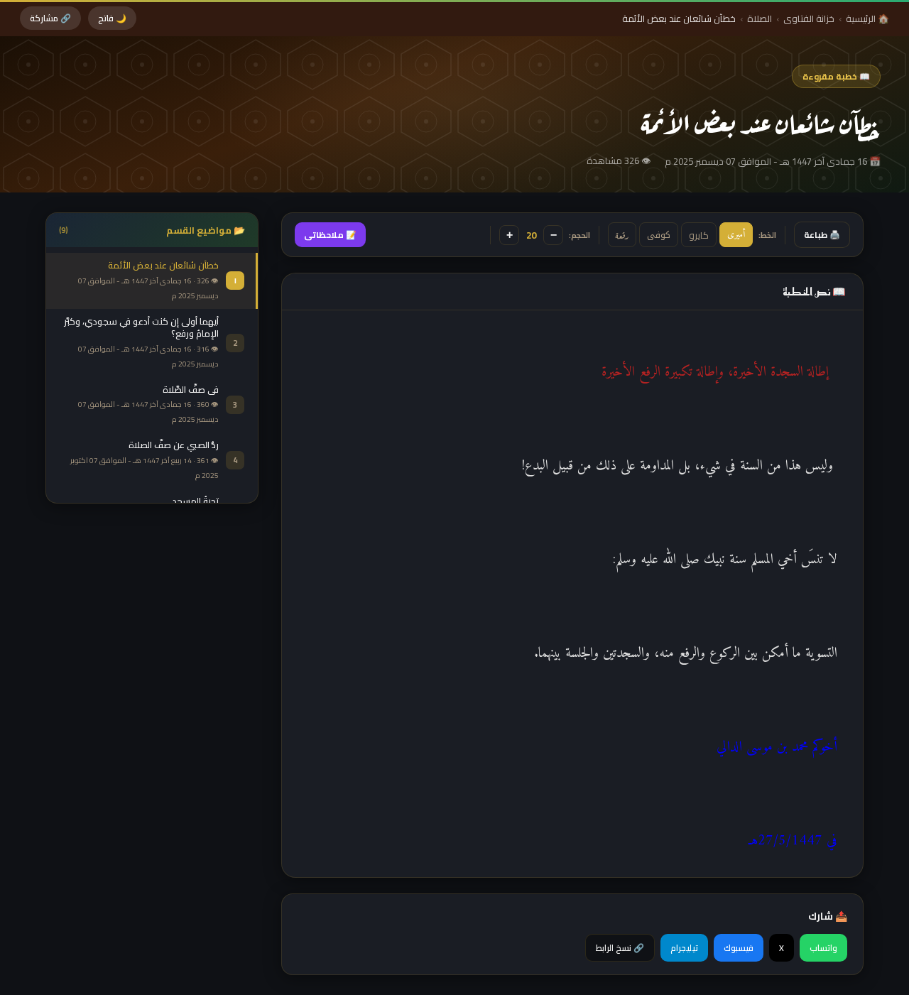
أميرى (736, 235)
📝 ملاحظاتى (330, 235)
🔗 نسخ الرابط (620, 948)
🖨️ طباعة (822, 235)
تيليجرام (684, 948)
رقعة (622, 234)
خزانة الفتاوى (808, 18)
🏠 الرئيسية (867, 18)
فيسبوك (738, 948)
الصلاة (759, 18)
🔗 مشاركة (50, 18)
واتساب (823, 948)
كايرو (699, 235)
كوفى (658, 235)
